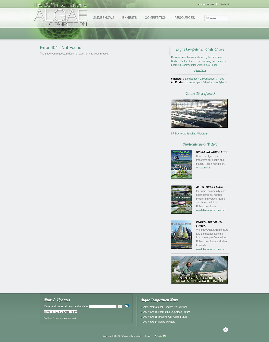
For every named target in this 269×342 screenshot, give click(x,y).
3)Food (219, 78)
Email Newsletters (55, 318)
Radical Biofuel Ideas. (183, 61)
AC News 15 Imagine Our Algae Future (165, 316)
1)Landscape (190, 78)
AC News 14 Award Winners (159, 321)
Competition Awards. (184, 57)
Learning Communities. (184, 64)
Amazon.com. (204, 167)
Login (147, 336)
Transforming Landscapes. (211, 61)
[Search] (207, 18)
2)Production (206, 78)
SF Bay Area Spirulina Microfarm (189, 133)
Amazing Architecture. (210, 57)
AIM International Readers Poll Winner (165, 306)
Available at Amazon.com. (211, 210)
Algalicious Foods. (207, 64)
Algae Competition (132, 336)
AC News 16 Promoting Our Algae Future (166, 311)
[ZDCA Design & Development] (164, 336)
